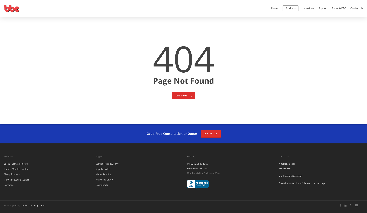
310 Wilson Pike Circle (197, 164)
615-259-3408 (285, 168)
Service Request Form (107, 163)
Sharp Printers (12, 174)
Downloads (102, 185)
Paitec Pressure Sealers (16, 179)
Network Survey (104, 179)
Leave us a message (314, 183)
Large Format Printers (16, 163)
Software (9, 185)
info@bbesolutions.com (290, 176)
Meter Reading (103, 174)
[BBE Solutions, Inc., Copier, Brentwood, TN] (198, 185)
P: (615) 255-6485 (287, 164)
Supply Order (103, 169)
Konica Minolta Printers (16, 169)
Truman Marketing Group (33, 205)
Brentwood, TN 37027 (197, 168)
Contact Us (211, 134)
